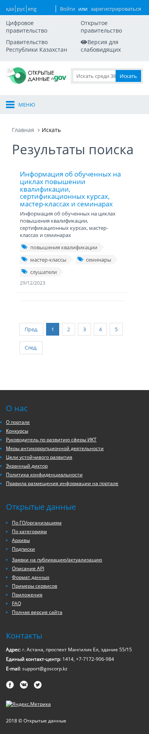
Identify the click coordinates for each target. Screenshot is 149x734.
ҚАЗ (10, 8)
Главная (23, 130)
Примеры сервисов (34, 586)
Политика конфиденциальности (44, 474)
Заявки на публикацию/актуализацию (57, 559)
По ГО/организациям (37, 522)
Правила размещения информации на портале (62, 483)
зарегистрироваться (116, 8)
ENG (32, 8)
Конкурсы (17, 430)
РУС (21, 8)
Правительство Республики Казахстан (36, 45)
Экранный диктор (27, 465)
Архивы (21, 540)
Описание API (28, 568)
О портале (18, 422)
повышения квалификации (63, 247)
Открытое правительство (101, 26)
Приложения (27, 594)
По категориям (29, 531)
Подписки (23, 549)
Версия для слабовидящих (101, 45)
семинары (98, 259)
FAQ (16, 603)
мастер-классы (48, 259)
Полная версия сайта (37, 612)
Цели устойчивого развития (39, 457)
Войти (67, 8)
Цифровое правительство (26, 26)
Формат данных (30, 577)
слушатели (43, 272)
